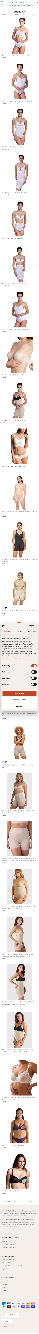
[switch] (34, 672)
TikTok (4, 1290)
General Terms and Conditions (12, 1266)
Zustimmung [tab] (6, 631)
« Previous (8, 1202)
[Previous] (3, 35)
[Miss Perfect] (19, 2)
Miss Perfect (9, 1326)
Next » (32, 1202)
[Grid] (33, 15)
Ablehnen (19, 706)
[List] (36, 15)
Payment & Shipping (9, 1244)
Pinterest (5, 1287)
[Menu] (2, 2)
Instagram (5, 1284)
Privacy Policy (6, 1263)
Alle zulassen (19, 693)
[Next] (35, 35)
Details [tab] (19, 631)
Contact (4, 1241)
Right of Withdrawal (8, 1259)
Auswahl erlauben (19, 700)
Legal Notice (6, 1269)
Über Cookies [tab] (32, 631)
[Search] (6, 2)
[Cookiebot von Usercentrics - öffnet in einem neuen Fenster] (28, 626)
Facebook (5, 1281)
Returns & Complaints (9, 1247)
